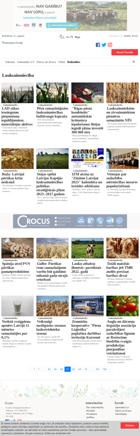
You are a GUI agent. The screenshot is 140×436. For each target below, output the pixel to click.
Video (61, 62)
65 (55, 369)
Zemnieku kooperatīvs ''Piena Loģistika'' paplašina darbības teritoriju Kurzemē (86, 329)
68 (73, 369)
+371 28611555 (20, 410)
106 (105, 369)
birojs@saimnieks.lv (21, 408)
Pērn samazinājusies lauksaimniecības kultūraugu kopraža (52, 112)
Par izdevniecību (95, 407)
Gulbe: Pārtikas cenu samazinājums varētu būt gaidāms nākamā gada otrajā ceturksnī (51, 272)
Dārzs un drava (46, 62)
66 (61, 369)
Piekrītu (130, 425)
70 (86, 369)
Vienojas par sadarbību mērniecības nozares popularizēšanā (122, 180)
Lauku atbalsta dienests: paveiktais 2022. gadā (86, 268)
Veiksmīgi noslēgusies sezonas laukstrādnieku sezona (51, 327)
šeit (69, 433)
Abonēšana (121, 414)
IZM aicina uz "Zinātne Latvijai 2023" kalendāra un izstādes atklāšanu (86, 180)
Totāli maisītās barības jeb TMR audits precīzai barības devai (119, 270)
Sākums (10, 62)
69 (79, 369)
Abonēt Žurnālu (124, 52)
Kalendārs (73, 62)
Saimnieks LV (25, 62)
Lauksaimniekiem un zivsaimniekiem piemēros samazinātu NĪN (120, 114)
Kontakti (90, 410)
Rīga (77, 36)
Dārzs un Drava (123, 410)
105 (97, 369)
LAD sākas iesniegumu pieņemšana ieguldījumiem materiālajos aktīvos (17, 116)
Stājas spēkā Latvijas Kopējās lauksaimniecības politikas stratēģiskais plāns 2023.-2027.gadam (50, 184)
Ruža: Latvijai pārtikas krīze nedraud (12, 178)
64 (49, 369)
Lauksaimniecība (10, 105)
